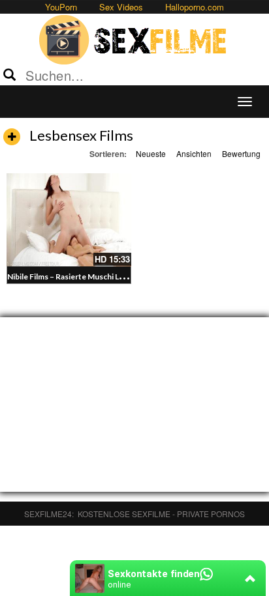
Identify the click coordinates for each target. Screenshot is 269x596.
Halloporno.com (194, 6)
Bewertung (241, 153)
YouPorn (61, 6)
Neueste (151, 153)
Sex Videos (121, 6)
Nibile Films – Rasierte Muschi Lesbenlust (81, 276)
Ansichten (194, 153)
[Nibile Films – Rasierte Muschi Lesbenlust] (69, 219)
